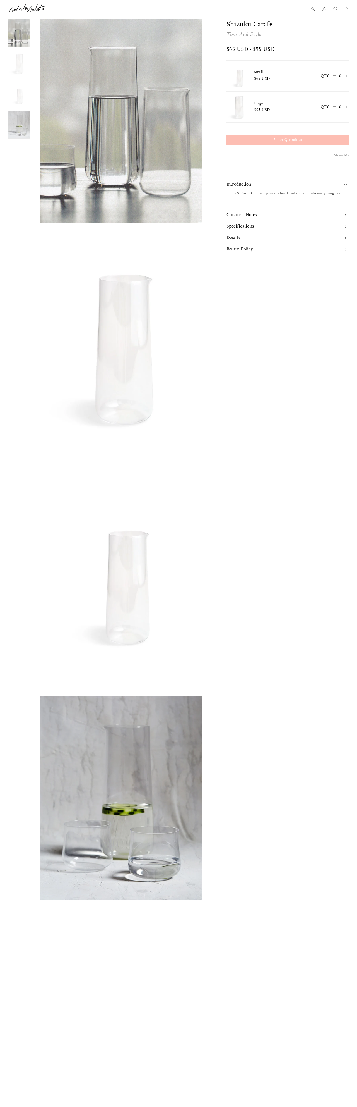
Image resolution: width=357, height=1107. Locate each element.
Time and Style (243, 34)
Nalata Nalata (27, 8)
